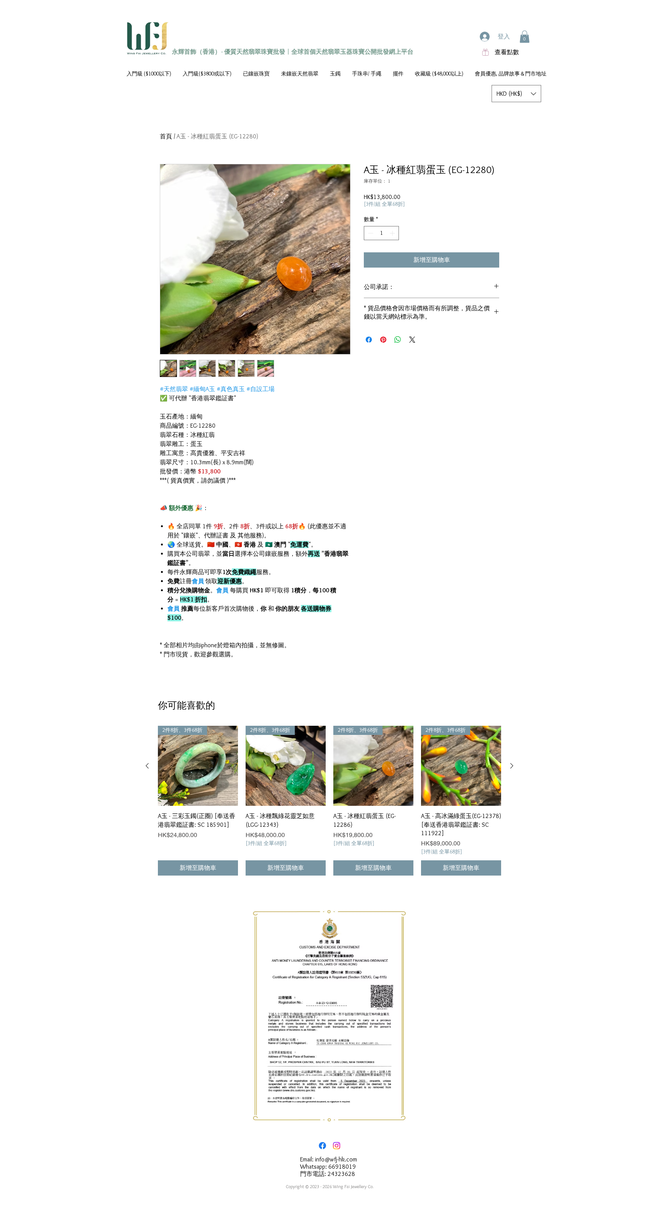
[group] (329, 801)
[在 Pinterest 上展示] (383, 339)
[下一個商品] (511, 765)
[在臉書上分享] (368, 339)
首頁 (166, 136)
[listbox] (516, 93)
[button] (524, 36)
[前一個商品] (147, 765)
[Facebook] (322, 1145)
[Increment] (393, 233)
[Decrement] (370, 233)
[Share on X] (412, 339)
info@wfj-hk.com (336, 1159)
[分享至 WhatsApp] (397, 339)
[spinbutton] (381, 233)
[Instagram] (336, 1145)
